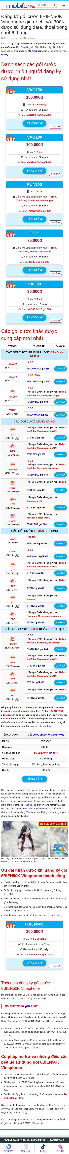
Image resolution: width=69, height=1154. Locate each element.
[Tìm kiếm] (55, 5)
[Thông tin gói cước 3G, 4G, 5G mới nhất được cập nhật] (21, 5)
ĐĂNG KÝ (33, 123)
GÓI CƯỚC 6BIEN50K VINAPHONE (46, 735)
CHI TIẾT (54, 127)
